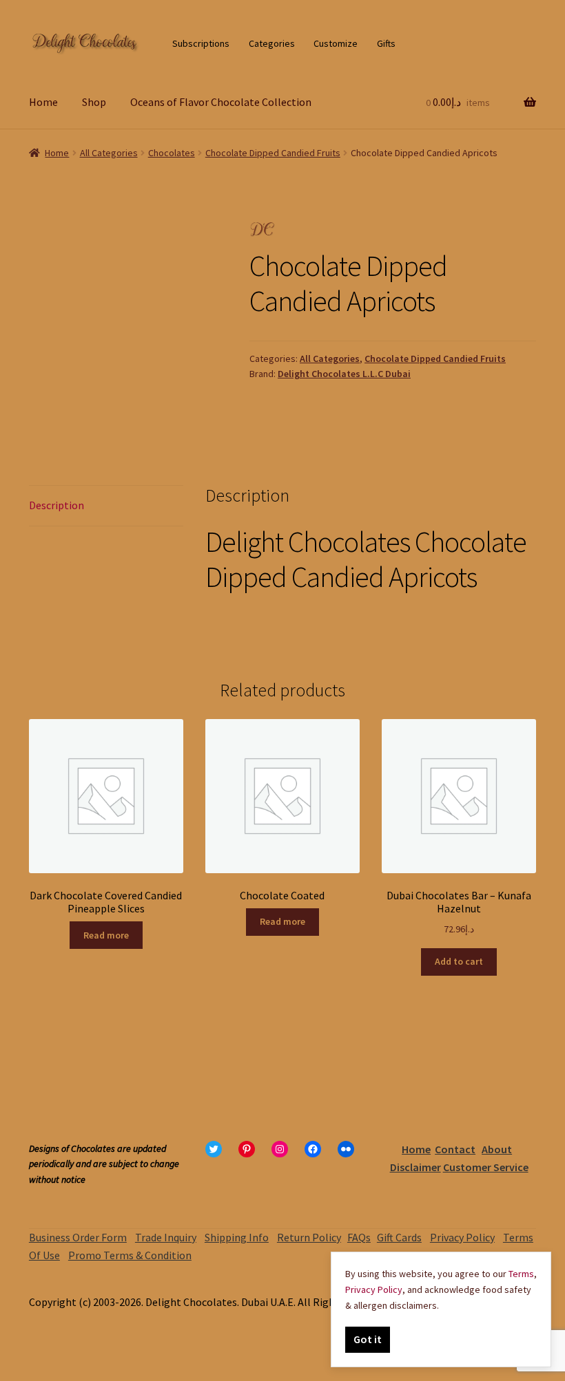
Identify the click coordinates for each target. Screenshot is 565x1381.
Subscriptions (200, 43)
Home (43, 102)
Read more (106, 935)
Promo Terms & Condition (130, 1255)
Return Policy (309, 1237)
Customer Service (485, 1167)
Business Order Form (78, 1237)
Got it (367, 1339)
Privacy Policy (462, 1237)
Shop (94, 102)
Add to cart (459, 961)
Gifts (386, 43)
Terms (521, 1273)
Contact (455, 1149)
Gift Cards (399, 1237)
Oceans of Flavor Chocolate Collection (220, 102)
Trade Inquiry (165, 1237)
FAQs (359, 1237)
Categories (272, 43)
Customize (336, 43)
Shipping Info (237, 1237)
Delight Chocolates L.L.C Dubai (344, 373)
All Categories (109, 153)
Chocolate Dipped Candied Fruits (272, 153)
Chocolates (171, 153)
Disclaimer (415, 1167)
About (497, 1149)
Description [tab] (56, 505)
